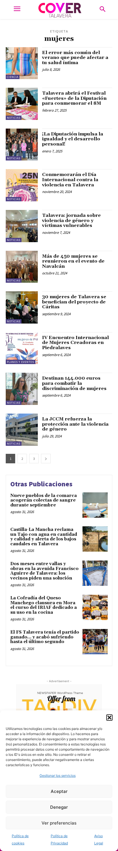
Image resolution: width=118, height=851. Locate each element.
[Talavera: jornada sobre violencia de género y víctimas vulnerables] (22, 226)
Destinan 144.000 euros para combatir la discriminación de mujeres (74, 383)
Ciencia (12, 77)
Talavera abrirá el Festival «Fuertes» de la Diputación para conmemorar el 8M (74, 98)
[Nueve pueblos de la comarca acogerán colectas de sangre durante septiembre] (95, 505)
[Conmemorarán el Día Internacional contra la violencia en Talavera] (22, 185)
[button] (109, 717)
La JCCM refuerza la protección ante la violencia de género (75, 424)
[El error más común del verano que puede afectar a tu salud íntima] (22, 63)
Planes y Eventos (20, 362)
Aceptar (59, 791)
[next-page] (46, 458)
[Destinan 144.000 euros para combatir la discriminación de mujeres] (22, 389)
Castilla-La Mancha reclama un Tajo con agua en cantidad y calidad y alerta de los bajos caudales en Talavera (43, 537)
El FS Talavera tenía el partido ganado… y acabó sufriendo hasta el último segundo (44, 637)
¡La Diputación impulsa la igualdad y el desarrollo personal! (72, 139)
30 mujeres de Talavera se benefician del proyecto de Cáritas (74, 302)
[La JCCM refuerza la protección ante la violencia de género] (22, 430)
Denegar (59, 807)
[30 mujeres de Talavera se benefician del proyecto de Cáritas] (22, 307)
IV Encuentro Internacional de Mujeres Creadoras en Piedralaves (75, 343)
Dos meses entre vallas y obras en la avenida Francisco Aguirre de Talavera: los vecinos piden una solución (44, 571)
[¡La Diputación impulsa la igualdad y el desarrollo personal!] (22, 145)
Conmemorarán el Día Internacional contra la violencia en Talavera (70, 180)
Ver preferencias (59, 823)
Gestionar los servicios (58, 775)
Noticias (13, 118)
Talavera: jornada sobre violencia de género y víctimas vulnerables (71, 220)
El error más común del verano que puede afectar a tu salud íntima (75, 58)
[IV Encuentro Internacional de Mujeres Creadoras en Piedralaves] (22, 348)
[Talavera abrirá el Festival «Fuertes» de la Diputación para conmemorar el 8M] (22, 104)
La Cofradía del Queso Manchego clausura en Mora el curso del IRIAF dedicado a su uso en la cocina (43, 605)
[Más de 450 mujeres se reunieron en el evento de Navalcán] (22, 267)
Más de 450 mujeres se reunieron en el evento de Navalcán (73, 261)
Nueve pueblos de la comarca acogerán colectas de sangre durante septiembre (43, 500)
